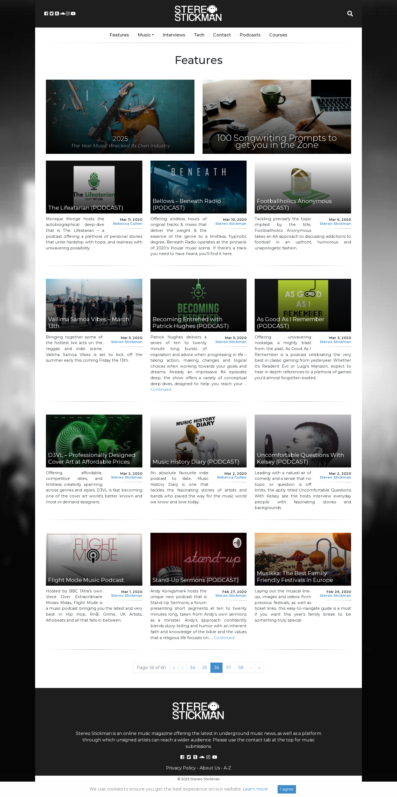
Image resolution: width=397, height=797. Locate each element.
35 (206, 667)
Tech (199, 35)
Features (119, 35)
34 (194, 667)
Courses (278, 35)
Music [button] (144, 35)
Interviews (174, 35)
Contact (222, 35)
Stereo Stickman (231, 224)
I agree (287, 789)
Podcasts (250, 35)
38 (242, 667)
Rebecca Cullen (127, 224)
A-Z (227, 768)
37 (230, 667)
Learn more (255, 789)
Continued (160, 389)
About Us (210, 768)
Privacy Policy (181, 768)
